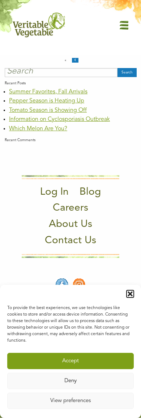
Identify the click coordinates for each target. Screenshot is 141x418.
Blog (90, 192)
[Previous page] (66, 60)
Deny (70, 381)
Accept (70, 361)
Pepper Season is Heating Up (46, 101)
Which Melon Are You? (38, 129)
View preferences (70, 401)
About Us (70, 224)
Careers (70, 208)
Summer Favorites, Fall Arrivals (48, 92)
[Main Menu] (124, 25)
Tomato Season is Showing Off (48, 110)
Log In (54, 192)
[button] (130, 293)
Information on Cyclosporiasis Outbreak (59, 119)
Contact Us (70, 241)
